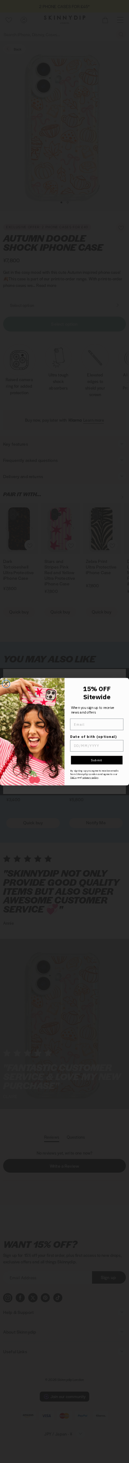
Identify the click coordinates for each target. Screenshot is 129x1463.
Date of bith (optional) (93, 736)
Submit (97, 760)
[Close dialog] (6, 684)
